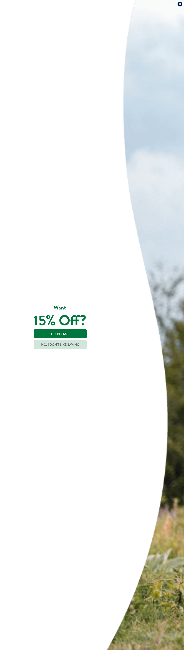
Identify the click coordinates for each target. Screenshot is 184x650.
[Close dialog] (180, 4)
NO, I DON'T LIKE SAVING (60, 344)
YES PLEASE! (60, 333)
